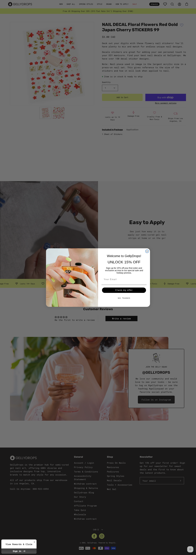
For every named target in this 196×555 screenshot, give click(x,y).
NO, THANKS (124, 298)
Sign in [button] (17, 551)
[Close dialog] (147, 251)
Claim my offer (124, 290)
